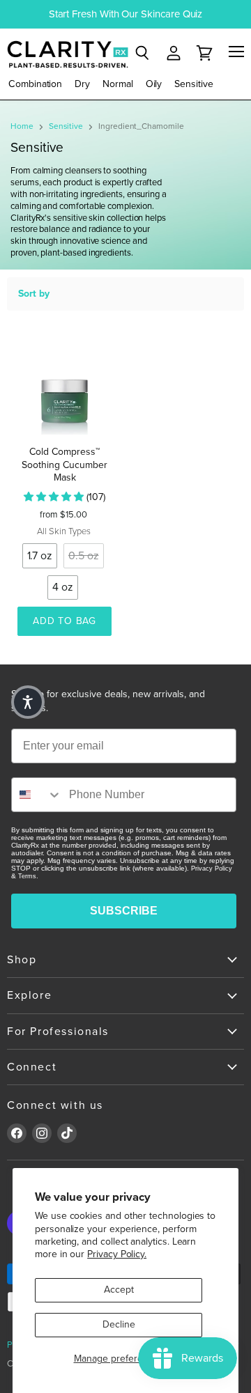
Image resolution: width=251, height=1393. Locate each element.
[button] (28, 702)
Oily (154, 84)
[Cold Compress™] (64, 388)
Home (21, 126)
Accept (119, 1289)
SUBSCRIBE (124, 911)
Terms (27, 876)
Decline (118, 1324)
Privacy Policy (211, 868)
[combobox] (37, 794)
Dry (82, 84)
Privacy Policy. (116, 1254)
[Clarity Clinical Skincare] (66, 54)
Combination (35, 84)
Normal (117, 84)
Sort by (34, 293)
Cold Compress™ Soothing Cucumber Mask (64, 464)
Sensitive (193, 84)
